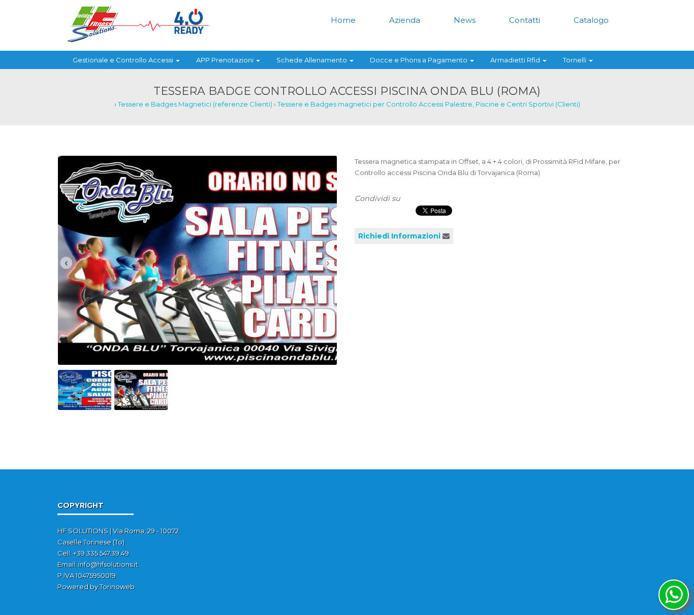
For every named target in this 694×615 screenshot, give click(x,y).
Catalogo (591, 20)
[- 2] (197, 259)
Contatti (524, 20)
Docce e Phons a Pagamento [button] (419, 60)
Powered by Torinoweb (96, 587)
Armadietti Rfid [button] (516, 60)
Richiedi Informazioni (399, 236)
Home (343, 20)
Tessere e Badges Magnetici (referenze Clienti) (195, 104)
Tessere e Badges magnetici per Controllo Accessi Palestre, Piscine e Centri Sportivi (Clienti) (428, 104)
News (465, 20)
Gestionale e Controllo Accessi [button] (124, 60)
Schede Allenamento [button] (312, 60)
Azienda (404, 20)
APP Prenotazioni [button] (225, 60)
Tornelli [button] (575, 60)
